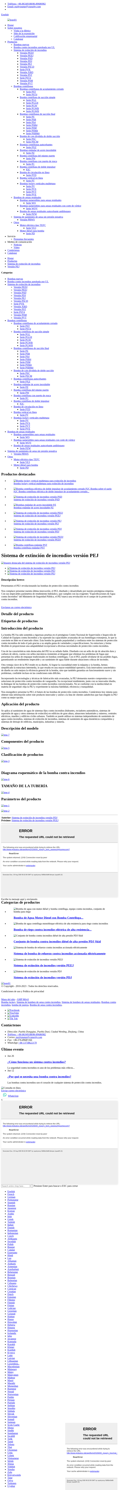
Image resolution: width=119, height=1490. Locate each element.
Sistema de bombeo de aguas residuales (81, 1002)
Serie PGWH (32, 111)
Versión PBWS (27, 219)
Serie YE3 (31, 228)
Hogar (10, 25)
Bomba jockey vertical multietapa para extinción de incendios (44, 483)
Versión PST (26, 75)
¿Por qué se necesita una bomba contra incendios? (39, 1076)
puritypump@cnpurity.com (28, 1037)
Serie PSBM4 (33, 133)
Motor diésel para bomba (32, 230)
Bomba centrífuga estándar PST (29, 547)
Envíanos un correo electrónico (16, 607)
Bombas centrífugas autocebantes (36, 144)
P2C (28, 169)
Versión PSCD (27, 66)
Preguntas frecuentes (24, 239)
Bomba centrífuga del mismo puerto (37, 155)
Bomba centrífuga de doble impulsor (37, 167)
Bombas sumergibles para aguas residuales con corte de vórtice (50, 205)
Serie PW (30, 158)
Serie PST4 (25, 78)
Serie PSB (31, 119)
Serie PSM (31, 128)
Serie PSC (31, 139)
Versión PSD (26, 58)
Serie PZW (31, 214)
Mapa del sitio (8, 999)
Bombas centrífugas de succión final (37, 114)
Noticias (18, 244)
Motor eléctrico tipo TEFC (33, 225)
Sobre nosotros (14, 28)
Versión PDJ (26, 61)
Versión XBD (26, 72)
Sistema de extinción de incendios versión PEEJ (37, 515)
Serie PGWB (32, 108)
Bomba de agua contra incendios (46, 1005)
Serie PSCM (32, 142)
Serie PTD (31, 175)
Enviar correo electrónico (13, 1090)
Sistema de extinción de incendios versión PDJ (36, 531)
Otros (16, 222)
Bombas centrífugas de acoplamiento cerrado (42, 89)
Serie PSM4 (32, 130)
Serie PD (30, 233)
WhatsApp (13, 1096)
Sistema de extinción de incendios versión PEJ (36, 523)
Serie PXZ (31, 147)
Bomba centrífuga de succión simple (37, 97)
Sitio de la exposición (24, 33)
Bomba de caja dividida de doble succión (40, 136)
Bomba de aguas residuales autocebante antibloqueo (45, 211)
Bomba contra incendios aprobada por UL (34, 47)
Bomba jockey (8, 1002)
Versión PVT (26, 83)
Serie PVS (31, 189)
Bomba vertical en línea (31, 178)
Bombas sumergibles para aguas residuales (40, 200)
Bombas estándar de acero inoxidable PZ (34, 507)
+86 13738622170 (27, 1042)
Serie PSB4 (31, 125)
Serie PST (31, 91)
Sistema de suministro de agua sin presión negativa (38, 217)
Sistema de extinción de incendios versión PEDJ (37, 539)
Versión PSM (26, 80)
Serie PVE (31, 194)
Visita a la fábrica (22, 30)
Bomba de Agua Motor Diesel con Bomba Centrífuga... (48, 917)
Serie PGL (31, 100)
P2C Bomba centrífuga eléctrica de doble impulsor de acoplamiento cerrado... (51, 491)
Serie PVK (25, 69)
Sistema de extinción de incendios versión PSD (37, 499)
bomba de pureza (20, 1005)
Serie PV (30, 186)
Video (17, 247)
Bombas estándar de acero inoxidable (38, 150)
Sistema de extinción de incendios (30, 50)
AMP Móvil (23, 999)
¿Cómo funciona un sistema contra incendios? (36, 1062)
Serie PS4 (31, 122)
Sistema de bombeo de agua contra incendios (38, 1002)
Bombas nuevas (21, 44)
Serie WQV (32, 208)
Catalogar (18, 39)
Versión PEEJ (26, 55)
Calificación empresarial (25, 36)
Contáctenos (13, 250)
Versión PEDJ (27, 53)
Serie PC (30, 164)
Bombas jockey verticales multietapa (37, 183)
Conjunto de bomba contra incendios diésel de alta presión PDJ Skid (57, 941)
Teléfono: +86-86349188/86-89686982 (26, 3)
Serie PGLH (32, 103)
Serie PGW (31, 105)
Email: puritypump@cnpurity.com (24, 6)
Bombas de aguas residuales (27, 197)
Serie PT (30, 180)
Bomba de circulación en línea (34, 172)
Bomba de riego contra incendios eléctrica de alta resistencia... (53, 929)
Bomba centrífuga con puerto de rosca (38, 161)
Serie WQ (31, 203)
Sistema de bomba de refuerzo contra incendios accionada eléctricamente (60, 953)
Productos (12, 41)
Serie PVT (31, 192)
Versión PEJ (26, 64)
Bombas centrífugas (23, 86)
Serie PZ (30, 153)
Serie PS (30, 116)
